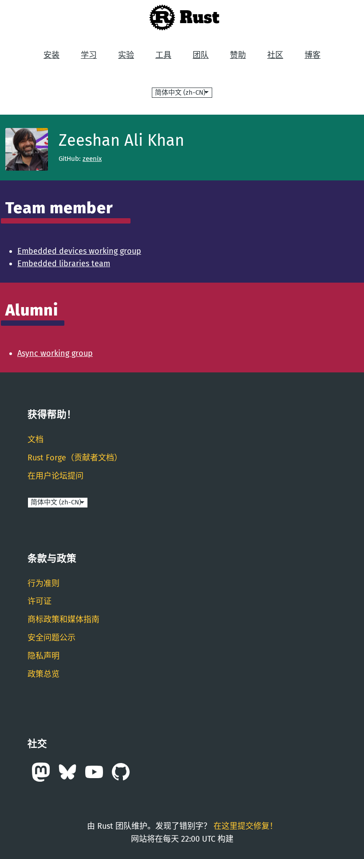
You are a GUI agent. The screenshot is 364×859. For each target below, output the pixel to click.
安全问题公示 (51, 638)
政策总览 (43, 674)
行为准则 (43, 583)
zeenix (92, 159)
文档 (36, 439)
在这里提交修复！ (245, 826)
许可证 (39, 601)
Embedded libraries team (63, 263)
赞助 (238, 55)
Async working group (55, 353)
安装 (51, 55)
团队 (201, 55)
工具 (163, 55)
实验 (126, 55)
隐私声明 (43, 656)
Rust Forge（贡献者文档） (75, 458)
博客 (312, 55)
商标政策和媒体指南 (63, 619)
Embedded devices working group (79, 251)
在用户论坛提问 (55, 476)
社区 (275, 55)
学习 (89, 55)
